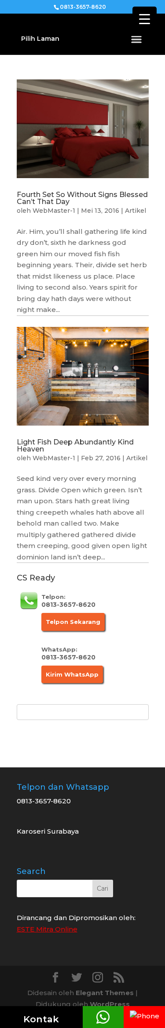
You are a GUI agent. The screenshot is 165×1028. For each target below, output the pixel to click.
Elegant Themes (105, 993)
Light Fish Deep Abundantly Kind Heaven (75, 445)
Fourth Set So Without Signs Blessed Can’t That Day (82, 198)
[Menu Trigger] (144, 19)
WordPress (110, 1004)
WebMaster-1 (54, 211)
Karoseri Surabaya (48, 831)
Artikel (135, 211)
